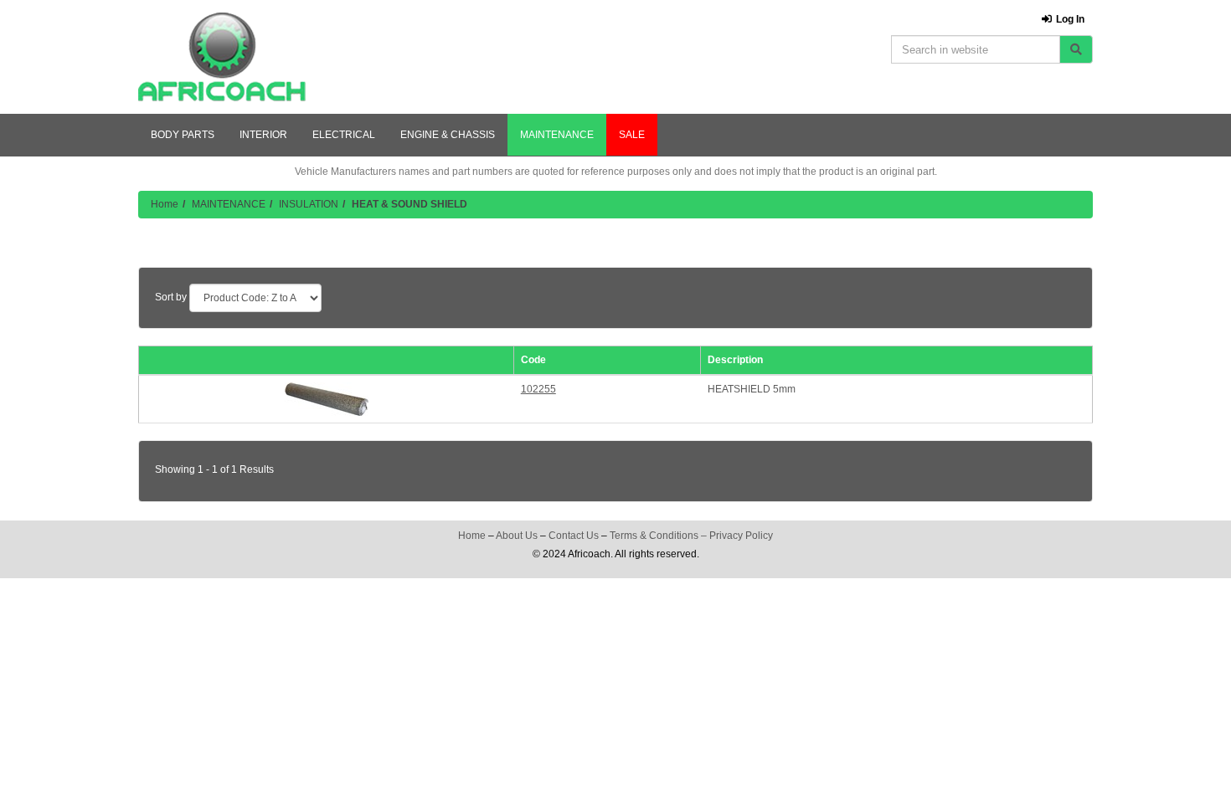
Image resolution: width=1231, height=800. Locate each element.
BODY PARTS (182, 135)
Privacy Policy (741, 535)
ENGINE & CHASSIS (447, 135)
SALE (632, 135)
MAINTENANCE (557, 135)
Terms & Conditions (654, 535)
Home (164, 204)
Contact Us (574, 535)
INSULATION (308, 204)
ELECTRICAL (343, 135)
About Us (517, 535)
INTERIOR (263, 135)
